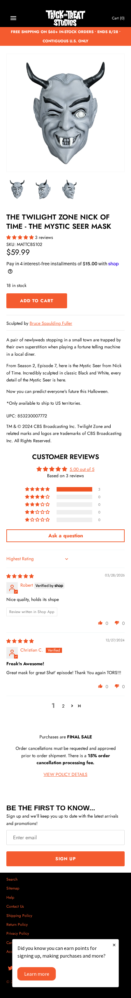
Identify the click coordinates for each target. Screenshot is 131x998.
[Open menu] (13, 18)
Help (10, 897)
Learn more (36, 974)
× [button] (114, 945)
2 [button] (63, 706)
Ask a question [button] (65, 535)
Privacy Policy (17, 933)
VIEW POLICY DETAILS (65, 774)
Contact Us (15, 906)
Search (11, 879)
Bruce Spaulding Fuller (51, 323)
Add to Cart (36, 300)
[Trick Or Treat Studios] (66, 18)
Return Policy (17, 924)
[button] (20, 237)
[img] (20, 576)
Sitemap (12, 888)
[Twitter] (10, 968)
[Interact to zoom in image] (65, 113)
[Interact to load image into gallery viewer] (17, 189)
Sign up (65, 858)
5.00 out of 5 (82, 469)
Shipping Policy (19, 915)
